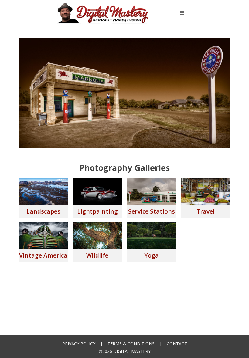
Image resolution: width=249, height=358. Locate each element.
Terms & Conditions (131, 343)
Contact (177, 343)
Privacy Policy (78, 343)
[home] (102, 13)
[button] (182, 13)
